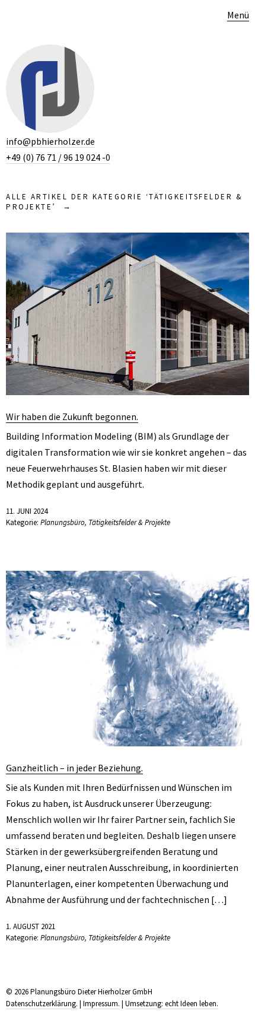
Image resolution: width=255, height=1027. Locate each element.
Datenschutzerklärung (41, 1004)
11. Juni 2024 (26, 511)
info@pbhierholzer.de (50, 141)
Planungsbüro (62, 522)
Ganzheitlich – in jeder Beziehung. (74, 768)
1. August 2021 (30, 926)
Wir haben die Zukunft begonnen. (72, 416)
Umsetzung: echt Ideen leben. (171, 1004)
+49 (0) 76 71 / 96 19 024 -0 (58, 157)
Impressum (100, 1004)
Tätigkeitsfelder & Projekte (129, 522)
